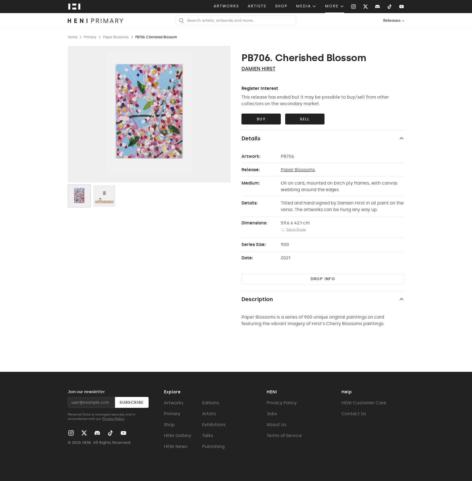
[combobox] (394, 20)
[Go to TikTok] (389, 6)
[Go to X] (365, 6)
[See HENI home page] (74, 7)
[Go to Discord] (377, 6)
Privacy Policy (113, 419)
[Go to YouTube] (401, 6)
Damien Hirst (258, 69)
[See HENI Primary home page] (95, 20)
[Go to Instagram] (353, 6)
